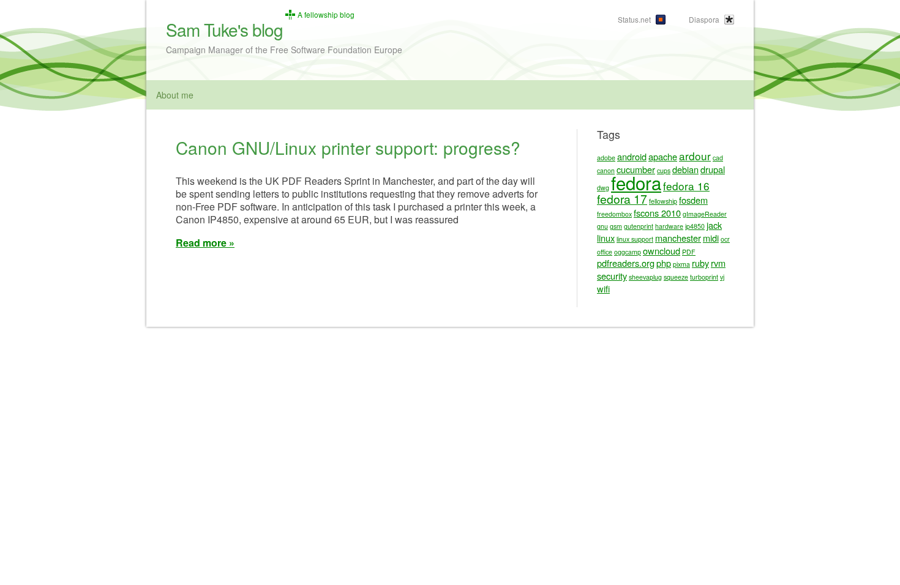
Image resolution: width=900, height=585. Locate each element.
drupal (712, 169)
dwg (603, 187)
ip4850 (695, 226)
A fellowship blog (326, 15)
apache (662, 156)
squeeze (676, 276)
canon (606, 170)
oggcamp (627, 251)
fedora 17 (622, 198)
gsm (616, 226)
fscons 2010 (657, 212)
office (604, 251)
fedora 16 (686, 185)
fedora (636, 182)
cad (718, 157)
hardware (669, 226)
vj (722, 276)
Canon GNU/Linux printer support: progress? (348, 147)
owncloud (661, 250)
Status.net (634, 19)
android (632, 156)
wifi (603, 288)
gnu (602, 226)
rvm (718, 262)
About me (174, 95)
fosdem (693, 199)
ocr (725, 239)
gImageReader (705, 213)
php (663, 262)
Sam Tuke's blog (224, 29)
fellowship (663, 201)
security (612, 275)
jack (714, 224)
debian (685, 169)
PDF (689, 251)
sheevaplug (645, 276)
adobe (606, 157)
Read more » (205, 242)
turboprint (704, 276)
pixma (681, 264)
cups (663, 170)
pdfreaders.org (625, 262)
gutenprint (638, 226)
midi (711, 237)
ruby (700, 262)
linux (606, 237)
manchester (678, 237)
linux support (635, 239)
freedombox (614, 213)
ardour (695, 155)
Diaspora (704, 19)
